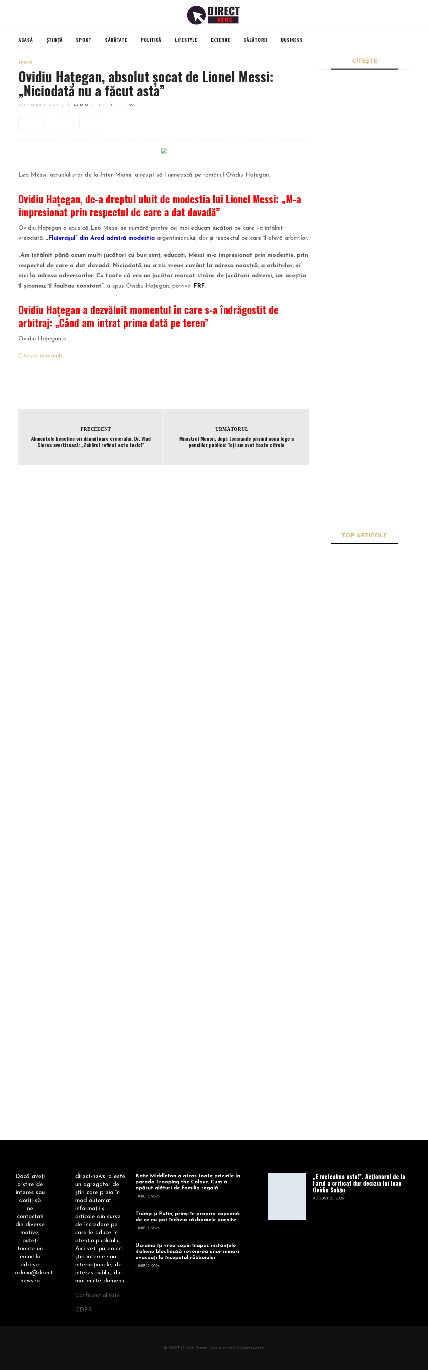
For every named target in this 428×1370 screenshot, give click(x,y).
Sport (25, 63)
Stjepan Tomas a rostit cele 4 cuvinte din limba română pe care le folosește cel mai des (360, 499)
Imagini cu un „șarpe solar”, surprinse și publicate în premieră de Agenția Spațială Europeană (385, 937)
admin (81, 105)
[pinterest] (91, 122)
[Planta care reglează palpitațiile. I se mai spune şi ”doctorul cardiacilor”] (338, 583)
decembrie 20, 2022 (337, 769)
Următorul (231, 429)
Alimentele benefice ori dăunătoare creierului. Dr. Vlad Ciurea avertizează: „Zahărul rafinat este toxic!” (91, 442)
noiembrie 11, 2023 (38, 105)
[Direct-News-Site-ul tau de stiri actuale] (214, 15)
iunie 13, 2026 (147, 1196)
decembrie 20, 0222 (337, 636)
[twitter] (61, 122)
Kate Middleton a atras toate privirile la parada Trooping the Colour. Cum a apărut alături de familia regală (187, 1182)
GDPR (83, 1310)
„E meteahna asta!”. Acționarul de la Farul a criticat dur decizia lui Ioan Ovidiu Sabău (364, 163)
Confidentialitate (97, 1296)
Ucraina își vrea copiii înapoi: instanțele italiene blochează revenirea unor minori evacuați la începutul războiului (187, 1251)
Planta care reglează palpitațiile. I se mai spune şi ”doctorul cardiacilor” (384, 586)
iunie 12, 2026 (147, 1266)
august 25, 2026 (328, 1198)
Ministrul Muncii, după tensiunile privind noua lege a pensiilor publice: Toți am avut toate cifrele (236, 442)
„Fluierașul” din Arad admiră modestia (100, 238)
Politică (328, 362)
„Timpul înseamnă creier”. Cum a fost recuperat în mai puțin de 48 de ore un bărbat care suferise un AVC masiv (363, 271)
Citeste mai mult (40, 356)
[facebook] (30, 122)
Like (105, 105)
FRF (199, 286)
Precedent (96, 429)
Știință (326, 652)
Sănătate (329, 250)
